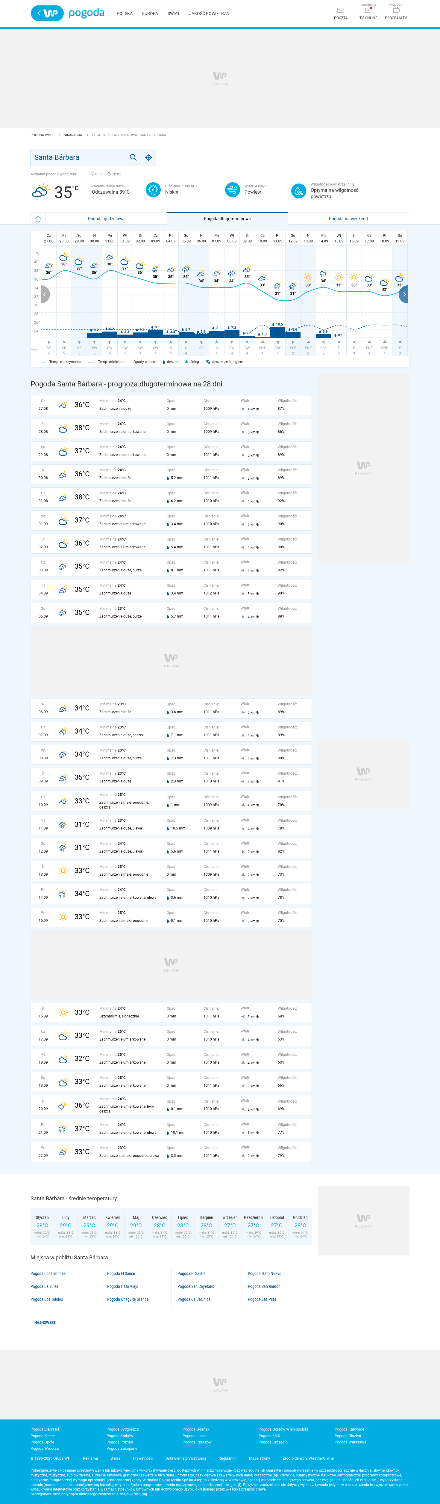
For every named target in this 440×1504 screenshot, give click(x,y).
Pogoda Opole (42, 1442)
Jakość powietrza (209, 13)
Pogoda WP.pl (43, 135)
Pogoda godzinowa (106, 218)
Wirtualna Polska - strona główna (47, 13)
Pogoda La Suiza (44, 1286)
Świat (174, 13)
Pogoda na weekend (348, 218)
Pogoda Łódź (269, 1436)
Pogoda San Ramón (264, 1286)
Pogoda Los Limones (48, 1273)
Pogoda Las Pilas (262, 1299)
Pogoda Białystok (45, 1429)
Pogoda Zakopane (122, 1448)
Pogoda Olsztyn (348, 1436)
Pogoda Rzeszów (197, 1442)
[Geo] (148, 157)
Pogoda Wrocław (45, 1448)
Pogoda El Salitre (191, 1273)
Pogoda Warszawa (350, 1442)
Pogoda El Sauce (121, 1273)
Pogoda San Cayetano (195, 1286)
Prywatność (143, 1458)
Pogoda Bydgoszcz (123, 1429)
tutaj (143, 1494)
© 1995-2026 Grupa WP (50, 1458)
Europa (150, 13)
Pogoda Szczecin (273, 1442)
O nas (115, 1458)
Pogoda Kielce (43, 1436)
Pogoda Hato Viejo (122, 1286)
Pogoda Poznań (120, 1442)
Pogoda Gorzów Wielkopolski (283, 1429)
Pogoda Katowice (349, 1429)
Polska (125, 13)
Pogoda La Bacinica (193, 1299)
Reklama (90, 1458)
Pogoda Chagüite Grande (128, 1299)
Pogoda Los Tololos (47, 1299)
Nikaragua (73, 135)
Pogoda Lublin (195, 1436)
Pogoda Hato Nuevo (264, 1273)
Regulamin (227, 1458)
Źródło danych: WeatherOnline (308, 1458)
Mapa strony (259, 1458)
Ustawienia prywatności (186, 1458)
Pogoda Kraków (120, 1436)
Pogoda (86, 13)
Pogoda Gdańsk (196, 1429)
